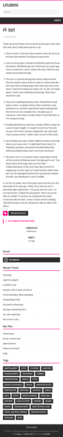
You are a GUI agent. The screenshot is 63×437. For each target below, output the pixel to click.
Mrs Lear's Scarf (11, 319)
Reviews (8, 401)
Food (34, 379)
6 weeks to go (9, 285)
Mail (6, 396)
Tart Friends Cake (41, 407)
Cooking (34, 368)
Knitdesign (10, 390)
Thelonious (8, 334)
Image (29, 385)
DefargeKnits (11, 374)
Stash (7, 407)
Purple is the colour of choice (17, 290)
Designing (27, 374)
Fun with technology (13, 304)
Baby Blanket (10, 368)
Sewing (37, 401)
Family (25, 379)
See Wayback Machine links (21, 221)
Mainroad (29, 434)
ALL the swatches (11, 314)
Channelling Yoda (11, 299)
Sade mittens (9, 343)
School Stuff (23, 401)
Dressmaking (11, 379)
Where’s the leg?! (11, 348)
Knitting (24, 390)
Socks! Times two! (12, 339)
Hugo (18, 434)
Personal (45, 396)
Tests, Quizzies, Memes (15, 412)
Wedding (8, 418)
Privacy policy (31, 427)
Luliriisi (37, 390)
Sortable (46, 434)
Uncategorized (18, 213)
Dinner (40, 374)
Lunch (48, 390)
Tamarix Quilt (21, 407)
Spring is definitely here (14, 309)
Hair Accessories (13, 385)
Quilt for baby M (10, 280)
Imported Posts (44, 385)
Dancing (47, 368)
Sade (5, 353)
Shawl (48, 401)
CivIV (23, 368)
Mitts (16, 396)
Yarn (19, 418)
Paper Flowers (30, 396)
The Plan (7, 275)
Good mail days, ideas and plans (18, 295)
